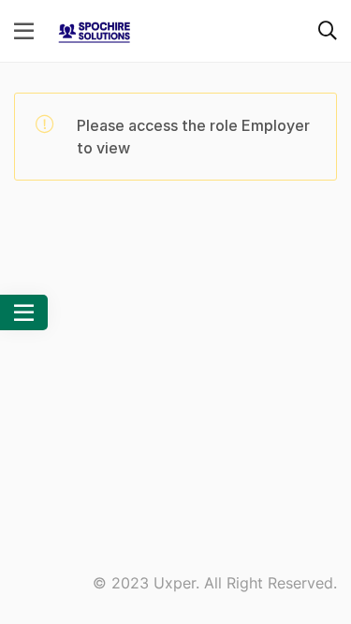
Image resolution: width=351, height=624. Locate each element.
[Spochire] (94, 30)
